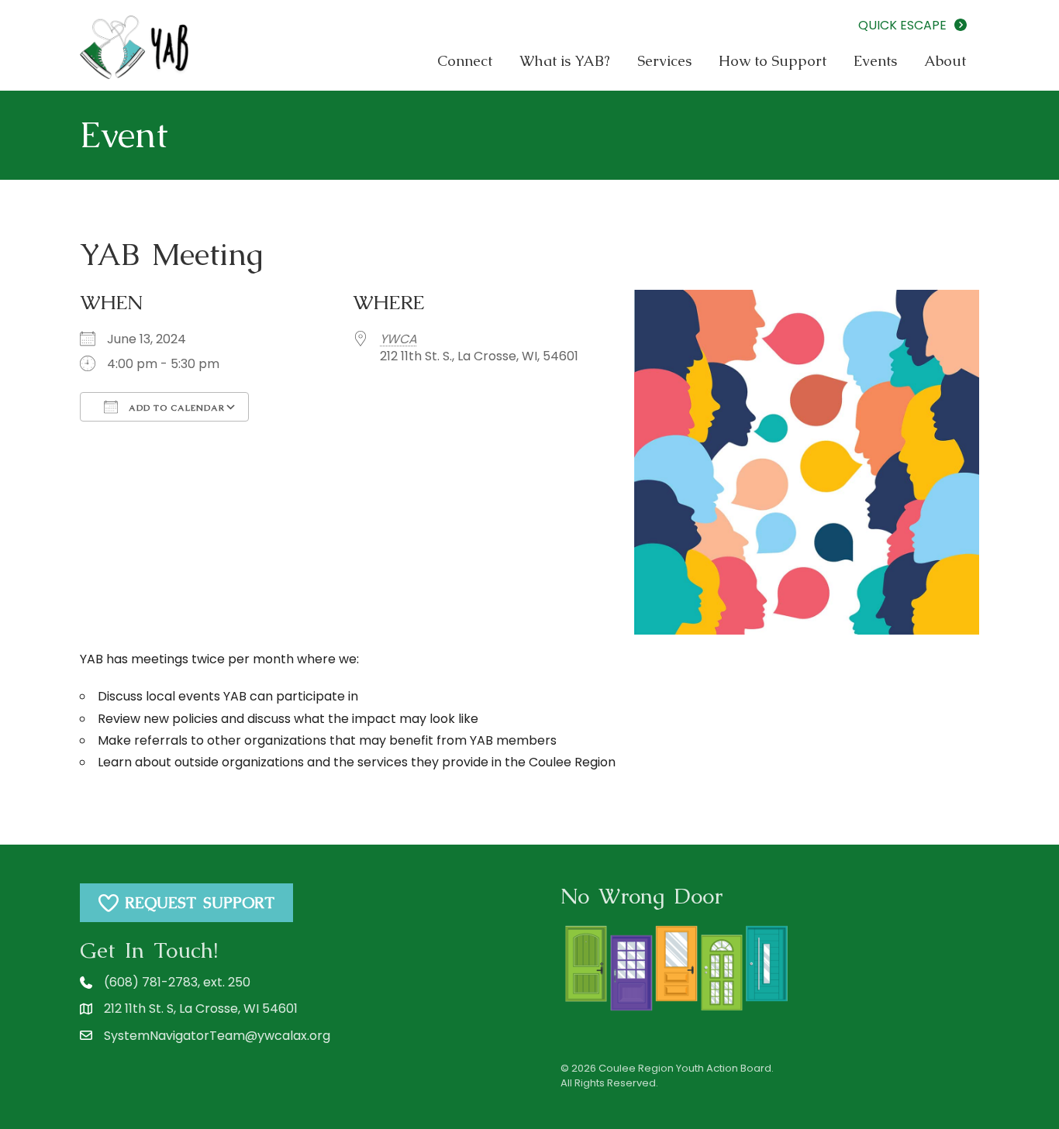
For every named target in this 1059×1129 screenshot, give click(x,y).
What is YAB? (564, 61)
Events (875, 61)
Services (664, 61)
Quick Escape (905, 25)
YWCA (398, 339)
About (945, 61)
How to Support (772, 61)
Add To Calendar (175, 407)
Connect (464, 61)
